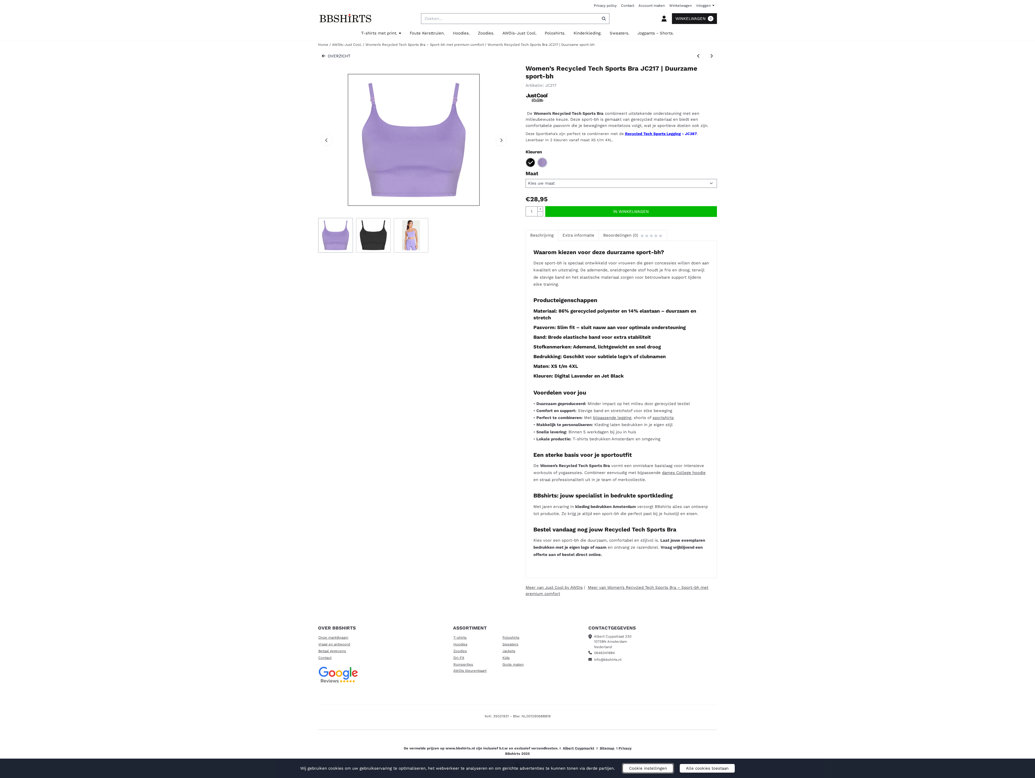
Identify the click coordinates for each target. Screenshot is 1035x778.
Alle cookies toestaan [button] (707, 768)
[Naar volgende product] (711, 56)
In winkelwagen (631, 211)
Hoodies (460, 644)
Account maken (652, 6)
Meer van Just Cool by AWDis (554, 587)
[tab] (542, 235)
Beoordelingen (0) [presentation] (620, 235)
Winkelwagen (680, 6)
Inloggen (703, 6)
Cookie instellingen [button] (648, 768)
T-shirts (460, 637)
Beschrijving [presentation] (542, 235)
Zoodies (460, 651)
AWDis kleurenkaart (470, 671)
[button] (664, 18)
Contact (627, 6)
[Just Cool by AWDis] (537, 100)
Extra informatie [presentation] (578, 235)
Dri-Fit (458, 658)
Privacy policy (605, 6)
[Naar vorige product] (698, 56)
